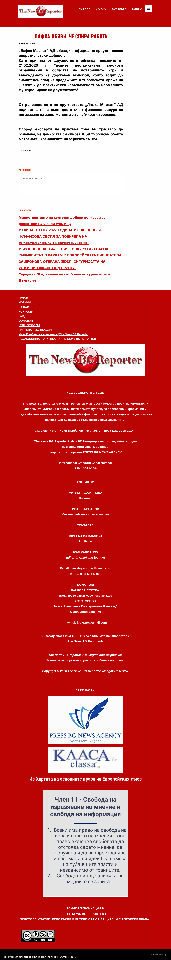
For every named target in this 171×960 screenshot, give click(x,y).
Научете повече (50, 956)
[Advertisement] (139, 82)
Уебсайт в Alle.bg (158, 954)
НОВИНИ (84, 8)
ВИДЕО (137, 8)
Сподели (26, 150)
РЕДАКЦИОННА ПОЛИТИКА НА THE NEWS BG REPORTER (57, 338)
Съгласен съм (67, 956)
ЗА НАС (101, 8)
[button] (85, 360)
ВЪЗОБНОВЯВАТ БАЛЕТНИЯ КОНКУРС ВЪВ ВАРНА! (64, 249)
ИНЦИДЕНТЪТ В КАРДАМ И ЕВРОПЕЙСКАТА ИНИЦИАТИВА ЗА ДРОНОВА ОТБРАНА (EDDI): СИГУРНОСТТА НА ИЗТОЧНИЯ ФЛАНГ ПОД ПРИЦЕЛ (70, 261)
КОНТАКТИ (119, 8)
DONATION (26, 320)
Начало (24, 298)
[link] (40, 11)
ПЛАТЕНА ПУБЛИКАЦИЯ (35, 329)
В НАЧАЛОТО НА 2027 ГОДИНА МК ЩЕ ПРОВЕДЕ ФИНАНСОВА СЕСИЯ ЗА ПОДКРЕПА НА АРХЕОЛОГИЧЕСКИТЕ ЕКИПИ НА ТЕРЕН (61, 236)
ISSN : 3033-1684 (29, 325)
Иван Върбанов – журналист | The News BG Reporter (53, 334)
